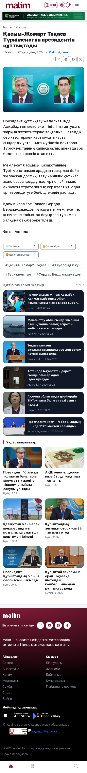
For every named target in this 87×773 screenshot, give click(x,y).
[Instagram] (47, 5)
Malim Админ (59, 52)
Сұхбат (8, 687)
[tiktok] (67, 625)
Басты (7, 27)
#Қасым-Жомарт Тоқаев (26, 265)
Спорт (7, 693)
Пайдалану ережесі (61, 687)
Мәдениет (10, 681)
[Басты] (11, 766)
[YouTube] (54, 5)
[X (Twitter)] (80, 59)
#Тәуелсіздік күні (66, 265)
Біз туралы (54, 663)
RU (77, 5)
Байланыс (53, 675)
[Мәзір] (33, 766)
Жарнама (53, 669)
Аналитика (10, 669)
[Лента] (54, 766)
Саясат (21, 27)
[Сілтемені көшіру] (58, 59)
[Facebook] (62, 5)
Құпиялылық (55, 681)
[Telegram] (66, 59)
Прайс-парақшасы (15, 754)
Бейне (7, 699)
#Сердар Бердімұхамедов (59, 274)
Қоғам (7, 675)
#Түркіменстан (18, 274)
